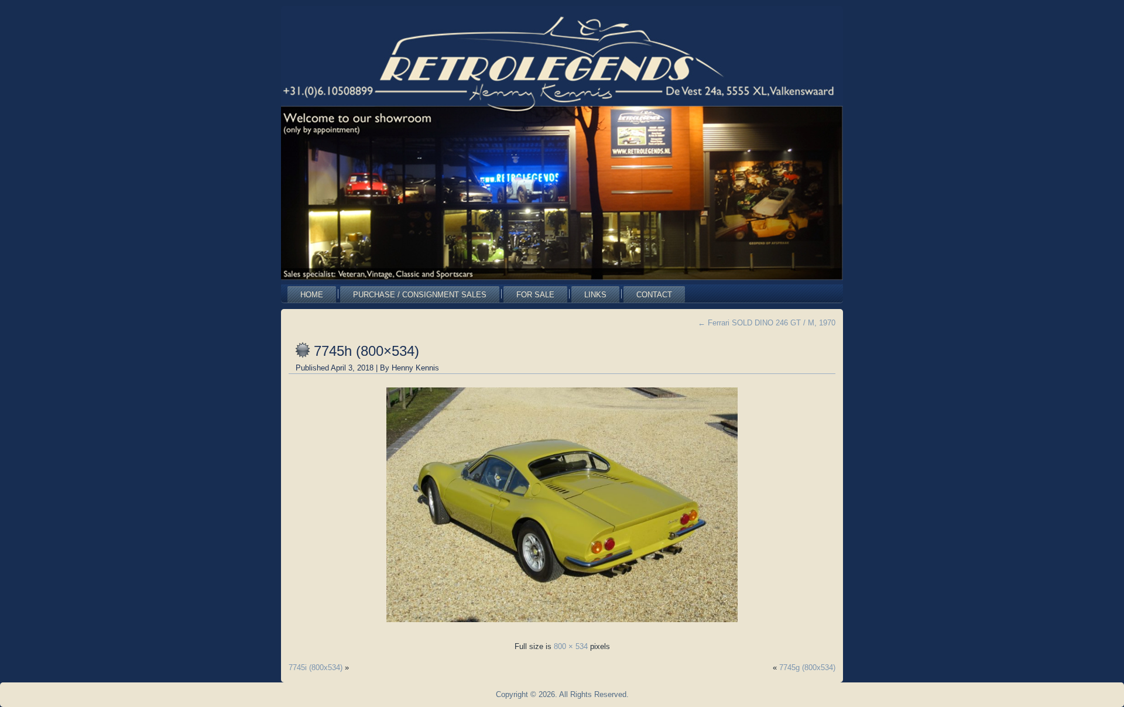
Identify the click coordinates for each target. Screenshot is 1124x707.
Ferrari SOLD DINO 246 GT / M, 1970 (766, 322)
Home (311, 294)
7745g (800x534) (807, 667)
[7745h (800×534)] (562, 625)
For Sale (535, 294)
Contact (654, 294)
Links (595, 294)
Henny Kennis (415, 367)
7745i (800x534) (315, 667)
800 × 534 (571, 646)
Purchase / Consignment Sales (419, 294)
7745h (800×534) (366, 351)
